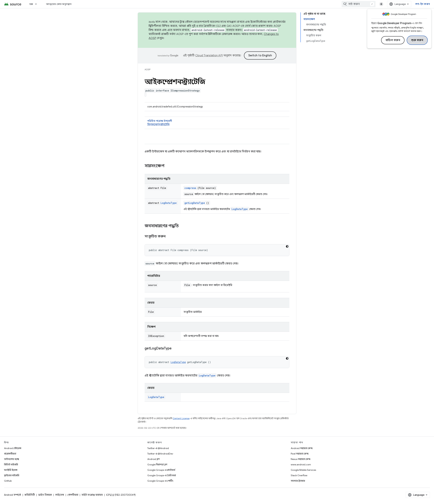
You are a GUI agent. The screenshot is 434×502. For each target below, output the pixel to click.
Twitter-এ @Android (158, 448)
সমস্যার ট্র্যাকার (298, 480)
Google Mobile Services (303, 469)
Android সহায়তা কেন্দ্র (302, 448)
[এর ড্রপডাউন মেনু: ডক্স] (37, 4)
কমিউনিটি (29, 495)
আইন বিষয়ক (45, 495)
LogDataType (169, 202)
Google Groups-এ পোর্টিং (160, 480)
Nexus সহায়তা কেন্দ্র (300, 459)
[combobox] (359, 4)
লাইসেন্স (59, 495)
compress (190, 188)
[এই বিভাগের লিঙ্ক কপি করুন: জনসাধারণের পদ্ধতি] (183, 226)
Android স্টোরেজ (12, 448)
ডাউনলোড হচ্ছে (11, 459)
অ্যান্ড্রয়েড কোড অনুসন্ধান (58, 4)
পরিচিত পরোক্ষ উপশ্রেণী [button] (159, 122)
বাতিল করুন (393, 40)
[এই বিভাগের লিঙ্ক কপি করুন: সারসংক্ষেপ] (168, 166)
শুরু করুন (417, 40)
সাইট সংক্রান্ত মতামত (92, 495)
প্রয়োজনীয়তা (10, 453)
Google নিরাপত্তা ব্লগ (157, 464)
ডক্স (31, 4)
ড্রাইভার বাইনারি (11, 475)
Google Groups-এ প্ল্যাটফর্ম (161, 469)
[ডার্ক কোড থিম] (287, 246)
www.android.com (301, 464)
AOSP (147, 69)
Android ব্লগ (153, 459)
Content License (181, 418)
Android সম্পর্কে (12, 495)
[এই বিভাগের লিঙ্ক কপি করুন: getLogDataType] (175, 349)
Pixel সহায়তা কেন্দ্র (300, 453)
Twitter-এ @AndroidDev (160, 453)
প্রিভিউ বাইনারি (11, 464)
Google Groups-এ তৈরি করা (161, 475)
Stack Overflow (299, 475)
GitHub (8, 480)
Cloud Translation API (209, 55)
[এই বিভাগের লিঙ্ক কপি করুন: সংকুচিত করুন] (169, 237)
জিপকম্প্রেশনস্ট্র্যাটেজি (158, 124)
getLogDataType (194, 202)
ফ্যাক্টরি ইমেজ (10, 469)
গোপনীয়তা (72, 495)
